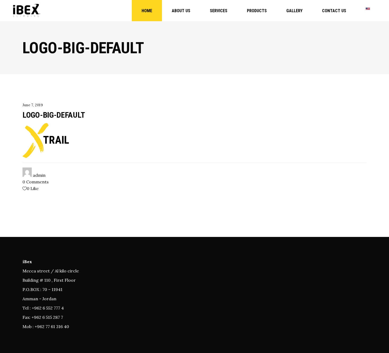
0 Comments (35, 181)
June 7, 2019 (32, 105)
